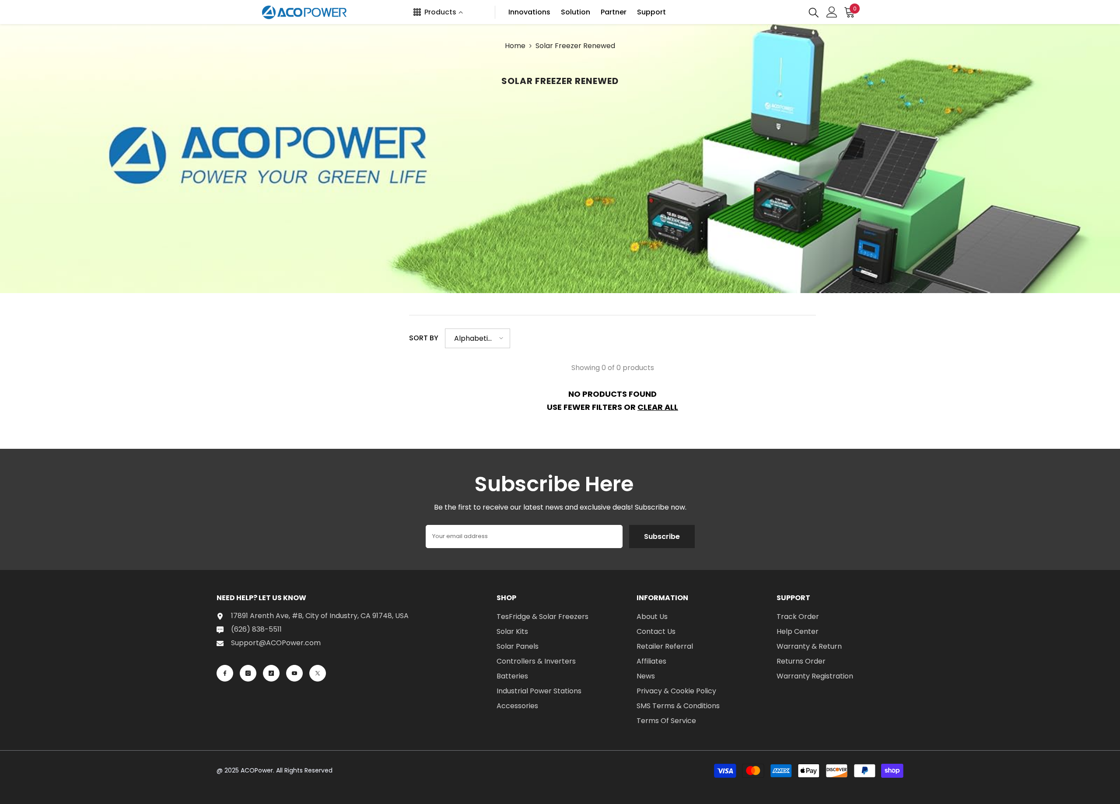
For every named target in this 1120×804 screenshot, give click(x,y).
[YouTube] (294, 673)
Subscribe (662, 536)
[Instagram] (248, 673)
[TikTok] (271, 673)
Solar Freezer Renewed (575, 46)
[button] (477, 338)
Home (515, 46)
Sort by (423, 338)
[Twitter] (317, 673)
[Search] (814, 12)
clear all (657, 407)
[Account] (831, 12)
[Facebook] (225, 673)
